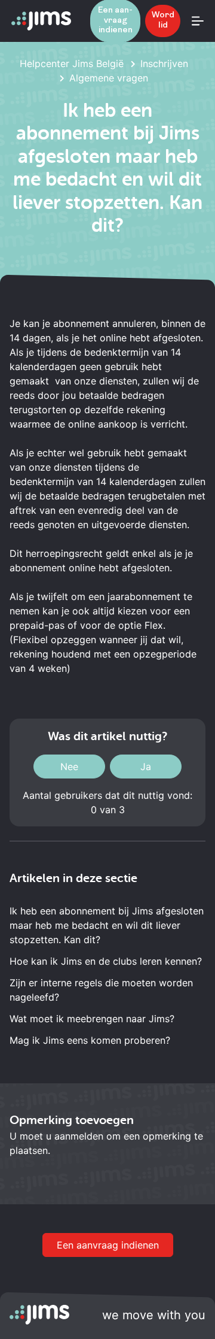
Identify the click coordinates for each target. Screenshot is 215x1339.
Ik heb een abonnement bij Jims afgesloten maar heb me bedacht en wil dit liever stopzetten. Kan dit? (107, 925)
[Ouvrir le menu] (198, 21)
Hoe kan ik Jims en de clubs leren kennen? (106, 961)
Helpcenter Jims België (72, 63)
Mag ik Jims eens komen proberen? (90, 1040)
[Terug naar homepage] (41, 21)
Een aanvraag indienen (108, 1245)
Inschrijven (164, 63)
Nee (69, 766)
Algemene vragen (108, 78)
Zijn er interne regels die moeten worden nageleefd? (101, 990)
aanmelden (78, 1136)
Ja (145, 766)
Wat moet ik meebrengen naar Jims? (92, 1019)
